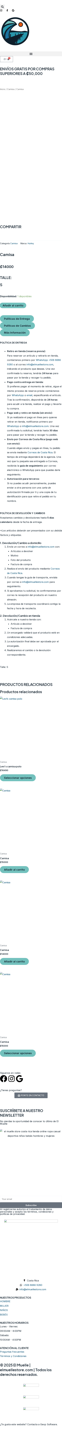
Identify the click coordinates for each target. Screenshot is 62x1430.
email (29, 395)
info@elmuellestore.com (40, 364)
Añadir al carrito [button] (14, 869)
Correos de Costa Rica (40, 452)
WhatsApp (18, 395)
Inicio (2, 89)
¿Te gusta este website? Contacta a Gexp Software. (29, 1424)
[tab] (17, 318)
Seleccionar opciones (18, 777)
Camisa (10, 89)
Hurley (31, 243)
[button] (2, 6)
